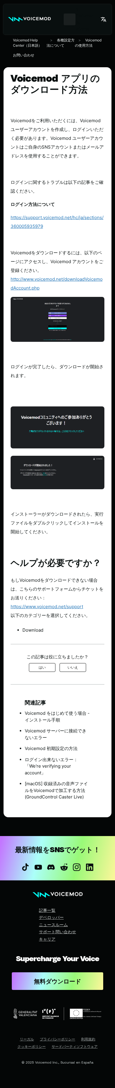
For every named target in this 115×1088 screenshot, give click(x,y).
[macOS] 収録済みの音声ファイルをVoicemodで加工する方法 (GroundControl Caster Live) (56, 790)
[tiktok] (25, 867)
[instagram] (76, 867)
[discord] (51, 867)
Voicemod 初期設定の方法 (51, 748)
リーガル (27, 1039)
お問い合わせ (23, 55)
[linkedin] (89, 867)
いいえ (73, 667)
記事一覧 (47, 910)
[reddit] (64, 867)
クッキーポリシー (31, 1047)
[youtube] (38, 867)
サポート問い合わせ (57, 931)
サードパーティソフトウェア (75, 1047)
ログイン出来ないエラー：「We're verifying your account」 (51, 766)
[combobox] (69, 19)
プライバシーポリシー (57, 1039)
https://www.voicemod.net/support (47, 606)
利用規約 (88, 1039)
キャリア (47, 938)
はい (42, 667)
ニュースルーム (53, 924)
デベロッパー (51, 917)
